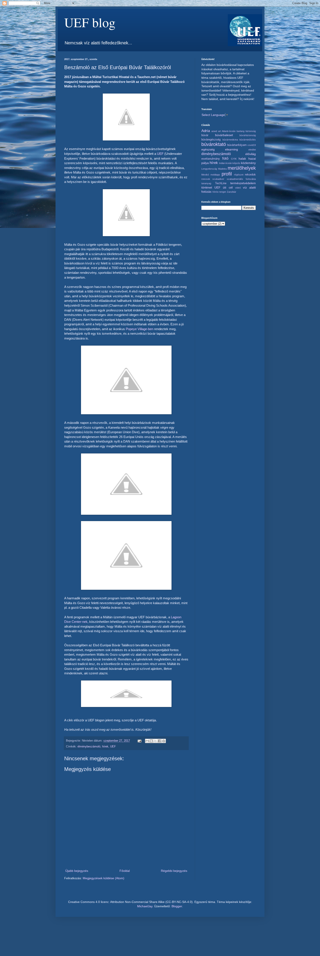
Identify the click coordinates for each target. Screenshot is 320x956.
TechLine (220, 183)
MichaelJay (144, 906)
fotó (225, 158)
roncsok (205, 179)
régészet (238, 174)
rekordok (250, 174)
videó (238, 187)
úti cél (227, 187)
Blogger (177, 906)
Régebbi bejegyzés (174, 870)
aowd (214, 131)
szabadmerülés (235, 179)
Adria (205, 131)
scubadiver (218, 179)
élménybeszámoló (88, 746)
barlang (240, 131)
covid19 (252, 145)
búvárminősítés (247, 139)
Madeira (222, 168)
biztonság (251, 131)
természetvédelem (243, 183)
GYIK (234, 158)
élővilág (250, 154)
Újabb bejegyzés (76, 870)
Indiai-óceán (225, 163)
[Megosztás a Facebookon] (159, 741)
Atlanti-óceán (229, 131)
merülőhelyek (242, 168)
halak (242, 158)
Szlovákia (251, 179)
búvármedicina (230, 139)
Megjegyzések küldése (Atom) (103, 878)
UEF (160, 153)
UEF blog (89, 22)
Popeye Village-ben (139, 329)
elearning (231, 149)
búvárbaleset (224, 135)
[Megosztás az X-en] (155, 741)
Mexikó (205, 174)
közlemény (248, 163)
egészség (208, 149)
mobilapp (215, 174)
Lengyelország (209, 168)
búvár (204, 135)
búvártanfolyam (237, 145)
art (219, 131)
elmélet (252, 149)
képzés (236, 163)
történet (206, 187)
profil (227, 174)
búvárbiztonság (247, 135)
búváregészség (211, 139)
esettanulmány (210, 158)
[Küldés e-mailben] (147, 741)
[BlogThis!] (151, 741)
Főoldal (125, 870)
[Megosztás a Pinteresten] (164, 741)
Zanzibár (231, 192)
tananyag (206, 183)
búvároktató (213, 144)
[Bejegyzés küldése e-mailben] (139, 740)
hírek (105, 746)
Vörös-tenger (219, 192)
